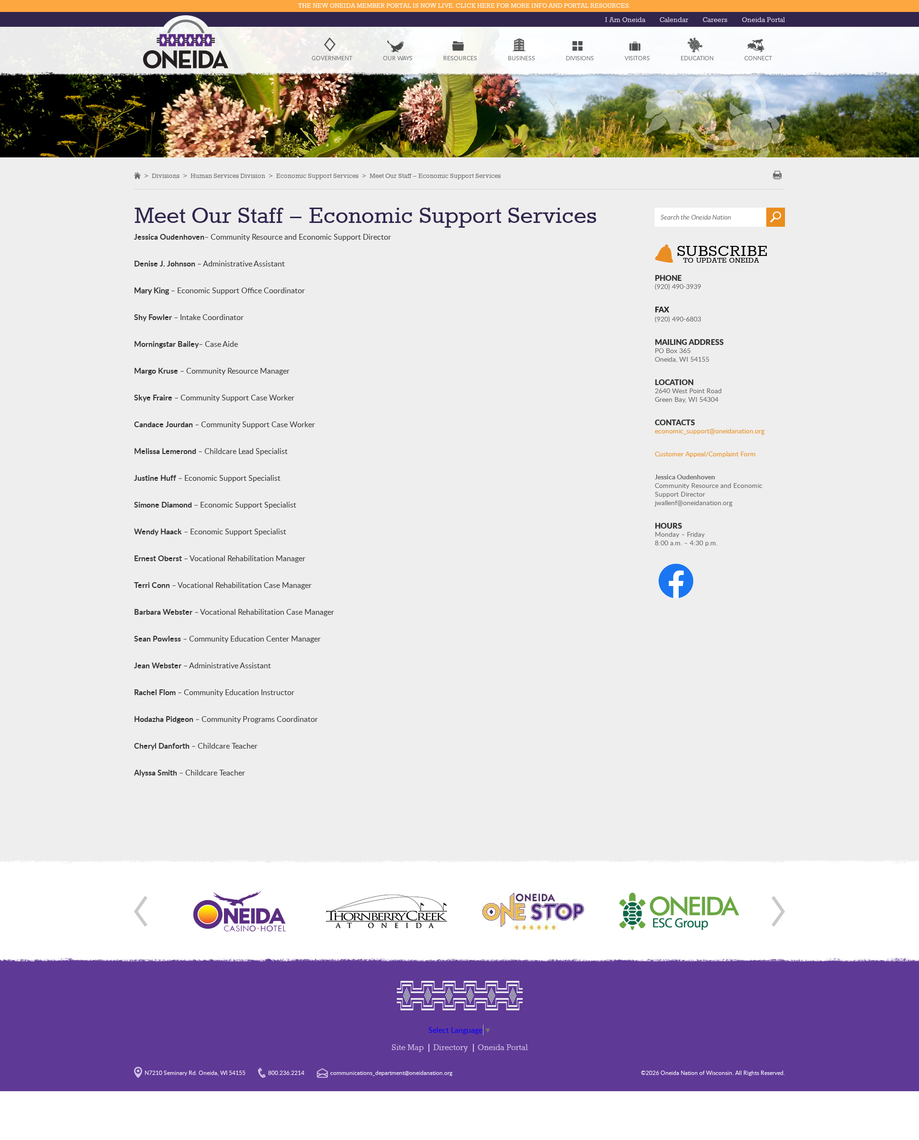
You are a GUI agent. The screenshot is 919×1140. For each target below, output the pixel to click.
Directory (450, 1048)
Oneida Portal (763, 20)
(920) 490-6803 (678, 318)
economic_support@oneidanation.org (709, 430)
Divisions (165, 176)
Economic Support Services (317, 176)
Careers (715, 20)
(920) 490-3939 (678, 286)
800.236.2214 (286, 1072)
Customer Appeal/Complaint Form (705, 453)
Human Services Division (228, 176)
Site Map (408, 1048)
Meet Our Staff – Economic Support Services (435, 176)
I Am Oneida (625, 20)
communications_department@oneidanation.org (391, 1072)
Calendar (674, 20)
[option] (240, 911)
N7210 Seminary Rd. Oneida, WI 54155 (195, 1072)
